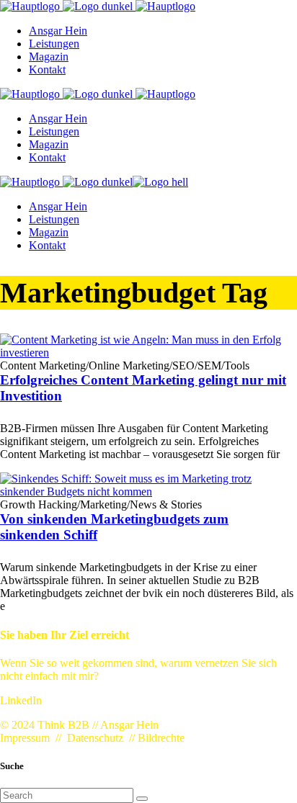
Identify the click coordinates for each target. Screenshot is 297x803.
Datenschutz (95, 738)
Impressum (25, 738)
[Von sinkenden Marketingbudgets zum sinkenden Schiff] (148, 491)
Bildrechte (161, 738)
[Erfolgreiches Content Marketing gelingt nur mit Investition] (148, 352)
